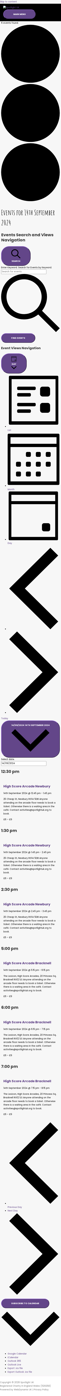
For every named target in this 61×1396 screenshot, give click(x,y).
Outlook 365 (14, 1361)
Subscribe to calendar (25, 1303)
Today (4, 718)
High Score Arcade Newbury (26, 786)
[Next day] (34, 712)
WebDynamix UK (23, 1389)
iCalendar (13, 1357)
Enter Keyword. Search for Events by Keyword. (26, 267)
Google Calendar (17, 1353)
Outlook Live (14, 1364)
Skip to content (8, 1)
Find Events (18, 338)
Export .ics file (15, 1368)
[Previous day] (34, 628)
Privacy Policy (41, 1389)
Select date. (8, 759)
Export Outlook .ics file (20, 1371)
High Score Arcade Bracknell (27, 963)
